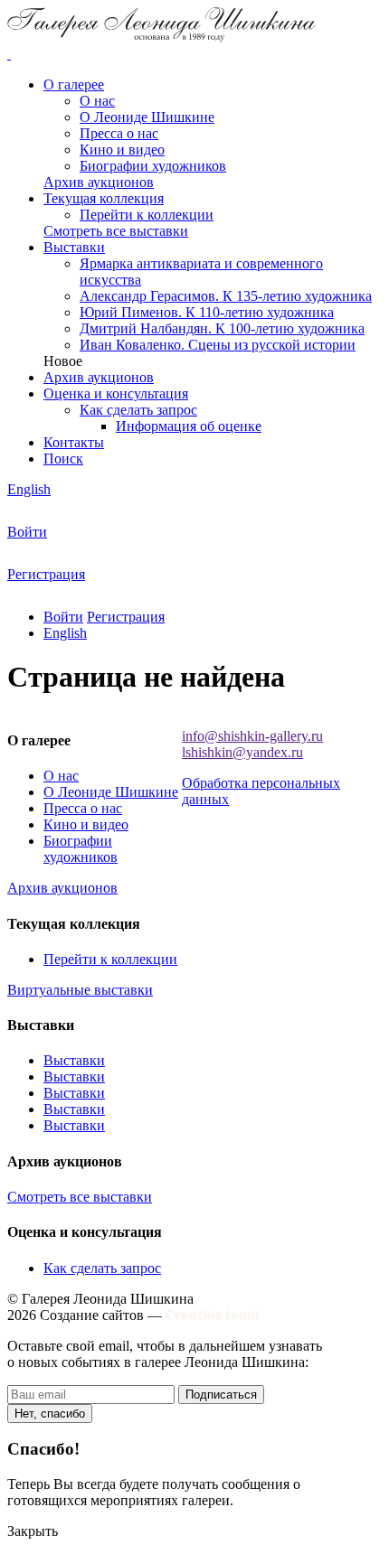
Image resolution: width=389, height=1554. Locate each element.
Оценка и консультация (115, 393)
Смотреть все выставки (79, 1196)
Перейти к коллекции (146, 214)
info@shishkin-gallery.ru (252, 736)
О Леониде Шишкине (147, 117)
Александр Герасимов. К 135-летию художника (226, 296)
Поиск (63, 458)
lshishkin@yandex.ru (242, 752)
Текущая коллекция (103, 198)
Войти (27, 531)
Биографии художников (153, 165)
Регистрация (46, 574)
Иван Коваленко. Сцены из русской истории (218, 344)
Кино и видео (122, 149)
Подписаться (221, 1394)
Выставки (74, 247)
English (29, 489)
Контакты (73, 442)
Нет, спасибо (49, 1413)
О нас (97, 100)
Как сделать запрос (138, 409)
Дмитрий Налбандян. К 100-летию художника (222, 328)
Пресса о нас (119, 133)
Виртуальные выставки (80, 989)
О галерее (73, 84)
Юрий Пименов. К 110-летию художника (207, 312)
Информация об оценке (188, 426)
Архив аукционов (98, 377)
